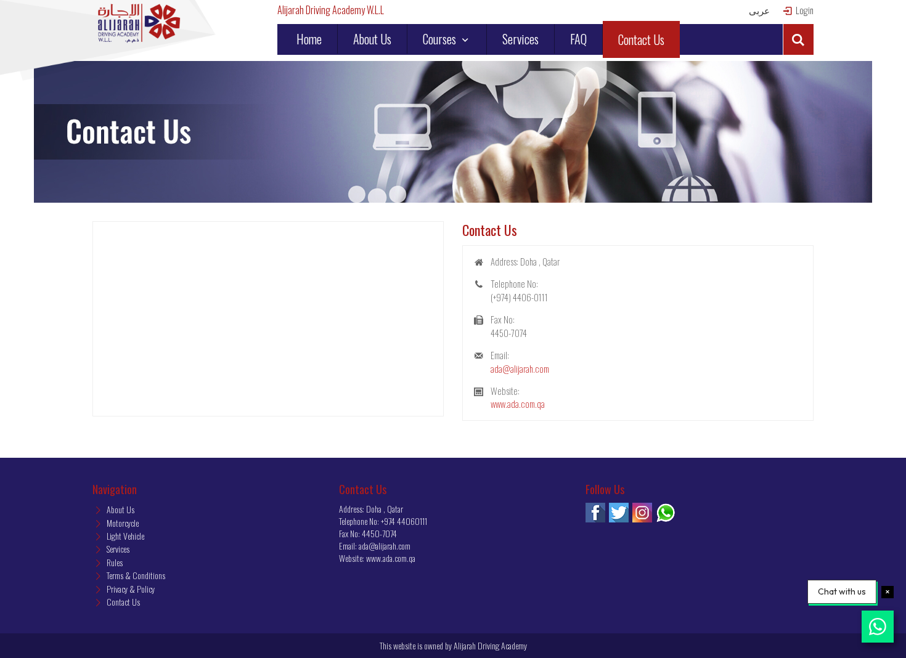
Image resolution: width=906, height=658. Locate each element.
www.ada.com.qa (518, 403)
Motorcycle (122, 522)
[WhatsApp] (665, 512)
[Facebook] (595, 512)
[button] (798, 39)
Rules (114, 562)
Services (520, 39)
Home (309, 39)
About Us (372, 39)
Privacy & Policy (130, 588)
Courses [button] (441, 39)
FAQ (578, 39)
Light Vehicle (124, 535)
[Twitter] (619, 512)
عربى (759, 10)
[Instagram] (642, 512)
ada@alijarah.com (520, 368)
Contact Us (641, 39)
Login (804, 10)
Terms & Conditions (135, 575)
